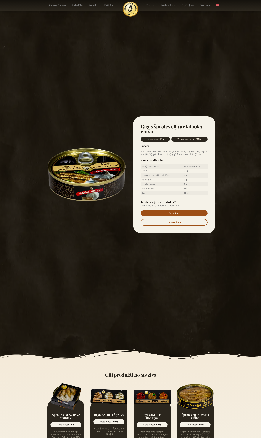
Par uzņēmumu (57, 5)
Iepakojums (188, 5)
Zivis (148, 5)
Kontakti (93, 5)
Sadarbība (77, 5)
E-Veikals (109, 5)
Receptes (205, 5)
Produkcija (166, 5)
